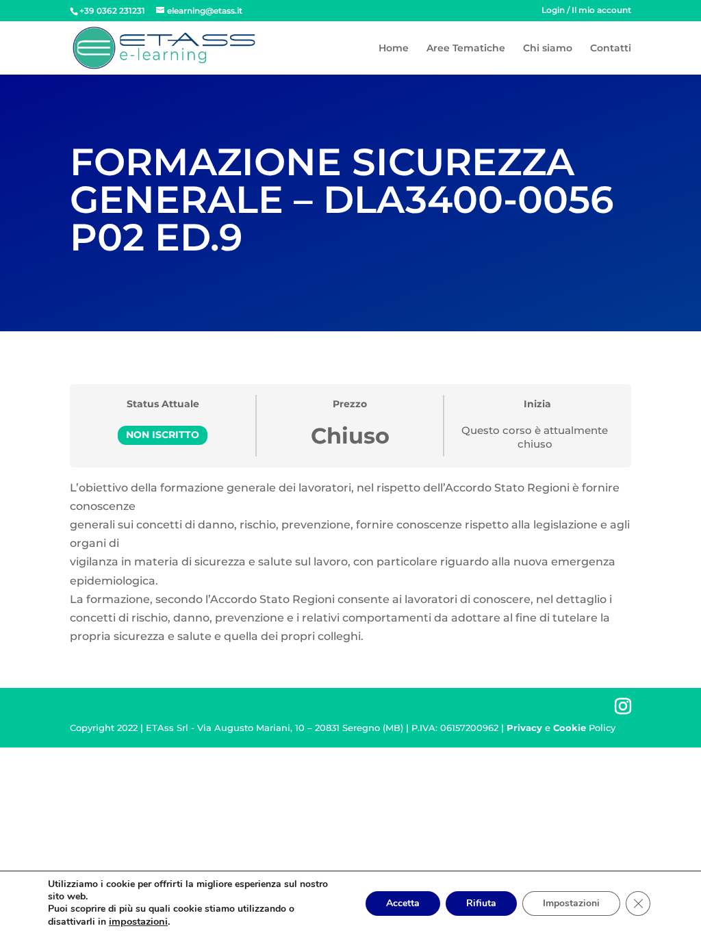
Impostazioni (571, 903)
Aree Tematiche (465, 48)
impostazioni (138, 921)
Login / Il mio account (586, 10)
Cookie (569, 727)
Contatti (610, 48)
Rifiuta (481, 903)
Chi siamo (547, 48)
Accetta (403, 903)
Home (394, 48)
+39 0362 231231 (112, 10)
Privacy (524, 727)
